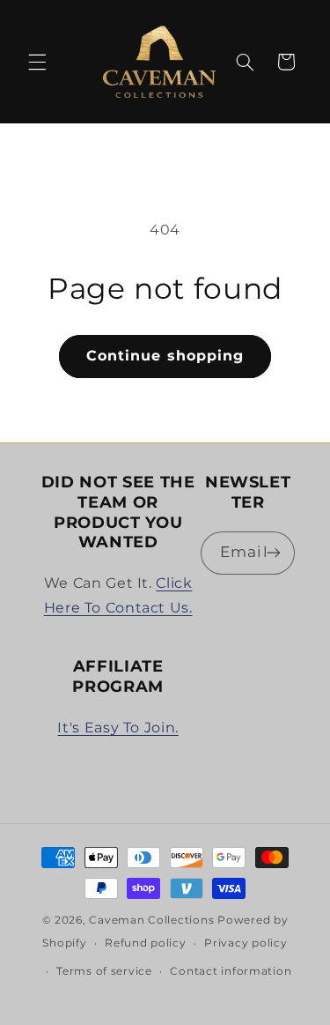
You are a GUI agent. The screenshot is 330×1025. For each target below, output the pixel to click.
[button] (37, 61)
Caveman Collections (151, 920)
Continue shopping (165, 355)
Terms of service (104, 971)
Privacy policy (245, 943)
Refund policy (146, 943)
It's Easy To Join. (117, 727)
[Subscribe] (273, 553)
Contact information (230, 971)
